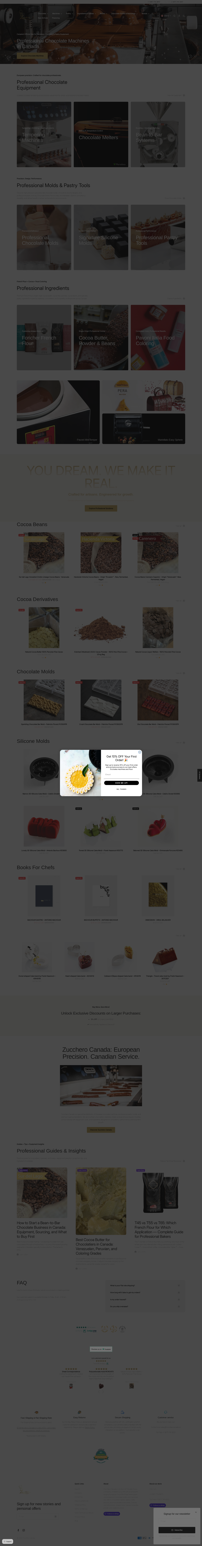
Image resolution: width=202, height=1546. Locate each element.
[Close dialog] (139, 752)
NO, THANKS (121, 789)
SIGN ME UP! (121, 783)
